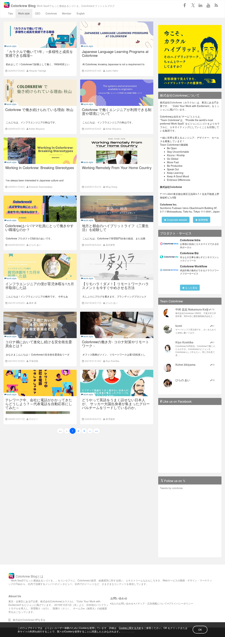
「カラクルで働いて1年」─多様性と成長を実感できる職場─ (39, 53)
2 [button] (78, 431)
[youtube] (208, 5)
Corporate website (176, 219)
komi (178, 326)
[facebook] (184, 5)
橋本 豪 (33, 303)
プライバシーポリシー (181, 603)
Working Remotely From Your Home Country (117, 167)
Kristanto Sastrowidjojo (40, 186)
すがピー (33, 419)
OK (200, 629)
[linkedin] (200, 5)
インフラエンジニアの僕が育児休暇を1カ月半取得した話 (39, 285)
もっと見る (190, 287)
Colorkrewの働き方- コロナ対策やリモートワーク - (115, 343)
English (81, 13)
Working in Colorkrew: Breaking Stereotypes (39, 167)
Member (66, 13)
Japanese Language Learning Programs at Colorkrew (115, 53)
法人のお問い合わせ (122, 603)
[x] (192, 5)
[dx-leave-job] (189, 56)
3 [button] (84, 431)
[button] (60, 431)
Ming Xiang (111, 186)
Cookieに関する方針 (130, 628)
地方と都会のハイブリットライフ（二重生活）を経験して (115, 227)
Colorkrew (51, 13)
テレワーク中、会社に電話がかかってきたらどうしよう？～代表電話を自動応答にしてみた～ (38, 403)
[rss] (216, 5)
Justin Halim (112, 70)
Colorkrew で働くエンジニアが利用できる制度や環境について (116, 111)
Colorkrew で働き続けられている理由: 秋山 (39, 109)
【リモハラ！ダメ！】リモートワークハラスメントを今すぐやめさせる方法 (115, 285)
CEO (37, 13)
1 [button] (72, 431)
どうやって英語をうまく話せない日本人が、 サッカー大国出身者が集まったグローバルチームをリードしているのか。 (116, 403)
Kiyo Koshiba (112, 361)
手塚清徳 (33, 361)
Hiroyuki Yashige (37, 70)
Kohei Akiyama (36, 128)
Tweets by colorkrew (171, 488)
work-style (11, 46)
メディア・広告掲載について (151, 603)
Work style (24, 13)
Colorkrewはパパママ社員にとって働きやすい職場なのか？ (39, 227)
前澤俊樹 (110, 419)
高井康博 (110, 244)
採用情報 (202, 219)
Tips (10, 13)
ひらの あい (35, 244)
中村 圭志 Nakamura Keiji (191, 309)
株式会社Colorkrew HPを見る (27, 620)
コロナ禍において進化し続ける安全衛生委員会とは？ (38, 343)
